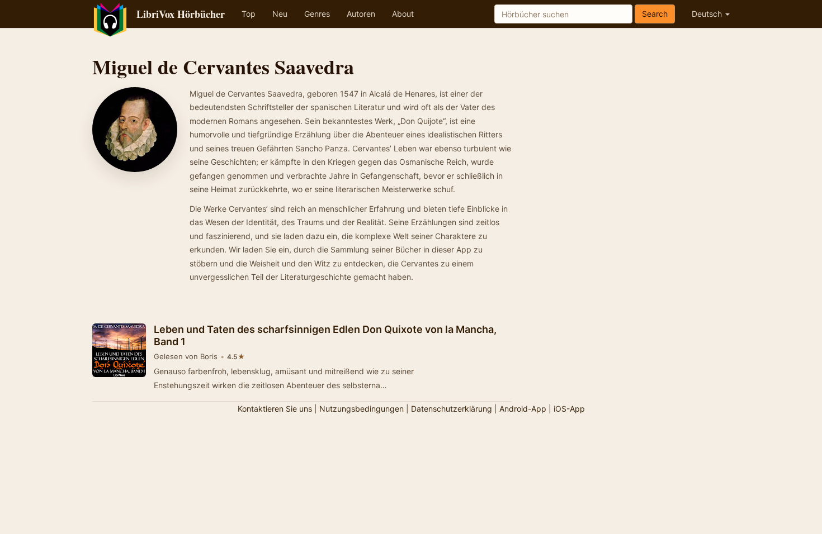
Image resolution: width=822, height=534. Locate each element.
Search (655, 13)
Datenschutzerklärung (451, 408)
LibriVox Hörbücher (180, 14)
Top (249, 13)
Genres (317, 13)
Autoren (361, 13)
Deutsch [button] (708, 13)
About (403, 13)
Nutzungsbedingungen (361, 408)
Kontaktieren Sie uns (275, 408)
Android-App (522, 408)
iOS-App (569, 408)
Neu (279, 13)
